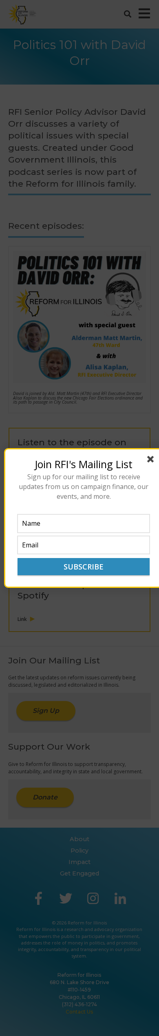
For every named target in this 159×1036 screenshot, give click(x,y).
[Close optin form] (152, 461)
